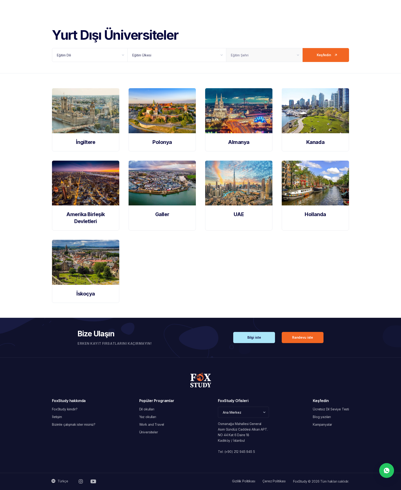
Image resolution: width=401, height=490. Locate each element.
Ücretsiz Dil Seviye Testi (331, 409)
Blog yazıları (322, 417)
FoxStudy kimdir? (64, 409)
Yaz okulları (147, 417)
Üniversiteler (148, 432)
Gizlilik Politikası (243, 481)
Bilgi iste (254, 337)
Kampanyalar (322, 424)
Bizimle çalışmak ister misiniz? (73, 424)
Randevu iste (302, 337)
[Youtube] (93, 481)
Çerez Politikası (273, 481)
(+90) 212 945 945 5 (239, 452)
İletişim (57, 417)
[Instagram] (81, 481)
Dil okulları (146, 409)
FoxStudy (300, 481)
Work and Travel (151, 424)
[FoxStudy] (200, 380)
